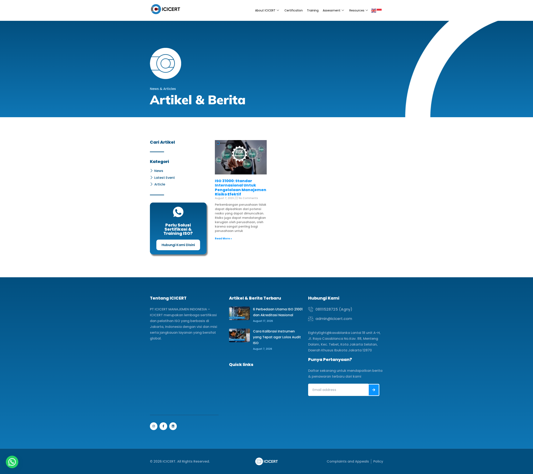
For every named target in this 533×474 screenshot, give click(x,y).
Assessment (331, 10)
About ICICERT (265, 10)
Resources (356, 10)
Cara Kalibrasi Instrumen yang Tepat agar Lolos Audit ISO (277, 337)
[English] (374, 10)
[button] (12, 462)
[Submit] (373, 390)
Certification (293, 10)
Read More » (223, 238)
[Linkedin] (173, 426)
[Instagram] (153, 426)
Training (313, 10)
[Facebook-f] (163, 426)
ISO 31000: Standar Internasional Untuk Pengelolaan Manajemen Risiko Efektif (240, 187)
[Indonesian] (379, 10)
